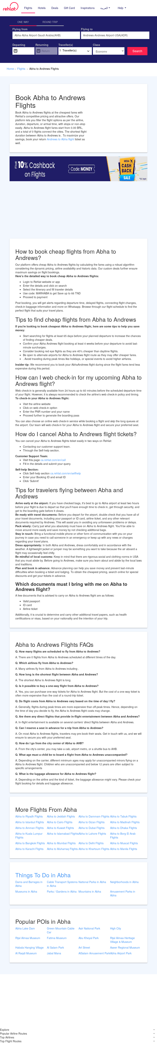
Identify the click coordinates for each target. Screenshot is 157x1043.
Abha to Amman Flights (29, 828)
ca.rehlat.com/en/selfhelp (65, 473)
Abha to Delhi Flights (91, 843)
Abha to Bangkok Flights (30, 843)
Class (96, 45)
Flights (28, 8)
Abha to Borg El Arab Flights (123, 835)
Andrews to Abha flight (61, 139)
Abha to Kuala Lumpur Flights (29, 835)
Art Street (84, 947)
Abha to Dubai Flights (91, 828)
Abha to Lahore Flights (92, 833)
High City (115, 928)
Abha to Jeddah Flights (61, 816)
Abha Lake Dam (25, 928)
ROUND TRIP (50, 22)
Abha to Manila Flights (123, 849)
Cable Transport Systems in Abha (62, 884)
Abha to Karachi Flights (29, 849)
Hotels (42, 8)
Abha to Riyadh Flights (29, 816)
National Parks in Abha (92, 882)
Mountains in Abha (89, 891)
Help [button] (121, 8)
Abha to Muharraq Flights (62, 849)
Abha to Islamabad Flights (62, 833)
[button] (105, 8)
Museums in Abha (26, 891)
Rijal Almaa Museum (27, 938)
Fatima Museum (57, 938)
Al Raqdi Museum (26, 953)
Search (137, 51)
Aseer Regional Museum (125, 947)
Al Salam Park (55, 947)
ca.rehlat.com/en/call (53, 460)
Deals (54, 8)
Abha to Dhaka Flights (123, 828)
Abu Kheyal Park (88, 938)
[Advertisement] (78, 212)
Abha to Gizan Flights (91, 822)
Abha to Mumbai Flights (61, 843)
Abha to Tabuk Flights (123, 816)
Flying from (19, 29)
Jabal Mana (54, 953)
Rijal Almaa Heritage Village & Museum (122, 940)
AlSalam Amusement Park (94, 953)
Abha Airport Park (121, 953)
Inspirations (88, 8)
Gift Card (69, 8)
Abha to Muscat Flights (124, 843)
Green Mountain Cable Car (60, 930)
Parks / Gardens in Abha (62, 891)
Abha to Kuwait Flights (60, 828)
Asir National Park (89, 928)
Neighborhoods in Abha (124, 882)
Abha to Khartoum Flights (93, 849)
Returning (41, 45)
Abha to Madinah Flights (125, 822)
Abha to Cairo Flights (59, 822)
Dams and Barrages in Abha (29, 884)
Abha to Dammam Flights (93, 816)
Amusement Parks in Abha (122, 893)
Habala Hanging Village (29, 947)
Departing (18, 45)
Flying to (87, 29)
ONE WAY (23, 22)
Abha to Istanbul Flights (29, 822)
